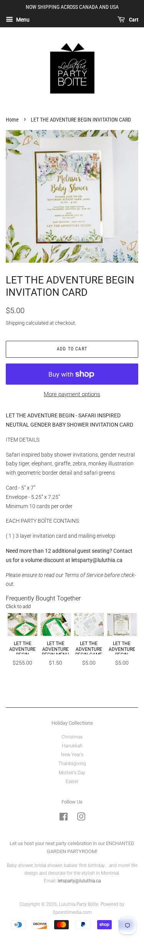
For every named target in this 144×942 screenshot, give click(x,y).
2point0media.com (72, 912)
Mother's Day (72, 772)
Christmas (72, 737)
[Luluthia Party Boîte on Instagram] (81, 818)
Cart (133, 20)
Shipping (15, 323)
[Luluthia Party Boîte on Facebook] (63, 818)
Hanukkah (72, 746)
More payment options (72, 394)
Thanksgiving (72, 763)
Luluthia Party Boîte (78, 904)
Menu (22, 20)
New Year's (72, 754)
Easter (72, 781)
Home (12, 120)
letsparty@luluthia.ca (96, 560)
